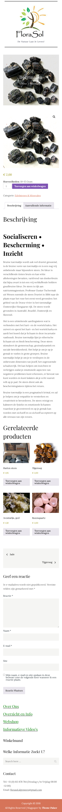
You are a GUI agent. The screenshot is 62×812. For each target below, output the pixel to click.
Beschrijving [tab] (14, 205)
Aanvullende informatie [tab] (38, 205)
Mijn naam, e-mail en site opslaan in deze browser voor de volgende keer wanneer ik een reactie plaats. (31, 677)
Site (5, 660)
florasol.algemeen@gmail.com (26, 789)
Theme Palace (49, 807)
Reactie (8, 595)
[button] (54, 116)
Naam (7, 630)
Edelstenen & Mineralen (28, 195)
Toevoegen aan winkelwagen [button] (13, 482)
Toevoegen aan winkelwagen (30, 186)
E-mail (7, 645)
